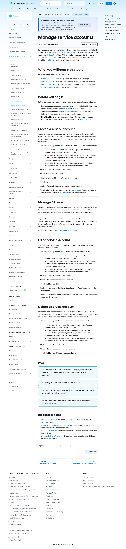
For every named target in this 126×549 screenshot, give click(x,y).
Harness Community (53, 480)
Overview (12, 477)
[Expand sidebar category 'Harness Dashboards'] (30, 240)
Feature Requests (52, 499)
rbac (45, 446)
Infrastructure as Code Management (21, 490)
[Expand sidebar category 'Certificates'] (30, 212)
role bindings (50, 60)
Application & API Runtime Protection (22, 509)
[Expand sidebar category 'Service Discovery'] (30, 255)
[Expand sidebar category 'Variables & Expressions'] (30, 187)
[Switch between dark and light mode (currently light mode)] (114, 3)
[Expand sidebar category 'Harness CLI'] (30, 290)
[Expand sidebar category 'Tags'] (30, 203)
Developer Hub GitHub (54, 490)
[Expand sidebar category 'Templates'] (30, 217)
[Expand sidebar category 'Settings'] (30, 245)
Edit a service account (49, 85)
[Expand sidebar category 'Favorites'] (30, 236)
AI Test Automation (15, 540)
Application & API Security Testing (20, 512)
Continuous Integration (16, 484)
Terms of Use (88, 477)
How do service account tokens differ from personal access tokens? (65, 402)
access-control (55, 446)
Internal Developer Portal (17, 534)
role (64, 190)
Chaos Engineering (15, 524)
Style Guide (50, 518)
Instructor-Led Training (54, 512)
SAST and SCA (13, 521)
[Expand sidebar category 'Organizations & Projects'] (30, 52)
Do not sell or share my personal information (99, 487)
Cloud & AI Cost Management (19, 499)
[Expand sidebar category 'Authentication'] (30, 47)
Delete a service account (50, 87)
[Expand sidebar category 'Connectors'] (30, 168)
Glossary (84, 9)
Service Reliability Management (20, 531)
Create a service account (50, 79)
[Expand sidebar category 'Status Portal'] (30, 178)
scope (71, 112)
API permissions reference (69, 231)
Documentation (25, 9)
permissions (65, 109)
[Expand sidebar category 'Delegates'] (30, 159)
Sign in (101, 3)
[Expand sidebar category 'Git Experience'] (30, 231)
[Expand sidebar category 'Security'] (30, 207)
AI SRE (10, 528)
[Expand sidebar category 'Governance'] (30, 173)
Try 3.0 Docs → (84, 25)
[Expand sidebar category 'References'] (30, 250)
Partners (49, 515)
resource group (75, 190)
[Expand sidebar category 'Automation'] (30, 226)
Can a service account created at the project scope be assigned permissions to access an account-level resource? (66, 372)
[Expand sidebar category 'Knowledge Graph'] (30, 281)
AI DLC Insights (14, 537)
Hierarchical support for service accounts (56, 425)
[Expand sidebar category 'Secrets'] (30, 163)
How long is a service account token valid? (61, 382)
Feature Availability (53, 502)
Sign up (109, 3)
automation (66, 446)
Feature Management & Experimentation (23, 496)
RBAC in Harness (86, 119)
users (63, 50)
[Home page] (40, 14)
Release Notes (62, 9)
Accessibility (88, 484)
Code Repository (14, 480)
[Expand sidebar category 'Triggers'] (30, 198)
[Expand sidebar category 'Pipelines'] (30, 182)
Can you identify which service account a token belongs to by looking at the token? (67, 391)
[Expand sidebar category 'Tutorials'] (30, 337)
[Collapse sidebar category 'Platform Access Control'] (30, 56)
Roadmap (50, 9)
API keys (49, 55)
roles (58, 53)
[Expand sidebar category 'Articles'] (30, 351)
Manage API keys (47, 82)
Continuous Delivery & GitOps (19, 487)
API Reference (39, 9)
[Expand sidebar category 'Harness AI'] (30, 300)
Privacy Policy (88, 480)
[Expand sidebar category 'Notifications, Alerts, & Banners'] (30, 193)
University (74, 9)
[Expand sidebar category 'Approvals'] (30, 222)
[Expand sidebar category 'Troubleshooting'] (30, 341)
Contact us (90, 3)
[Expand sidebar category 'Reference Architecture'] (30, 373)
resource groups (70, 53)
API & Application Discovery (18, 506)
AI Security (12, 502)
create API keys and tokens (66, 219)
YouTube (49, 487)
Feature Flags (13, 493)
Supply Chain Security (16, 518)
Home (13, 9)
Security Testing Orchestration (19, 515)
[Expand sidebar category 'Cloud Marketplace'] (30, 327)
